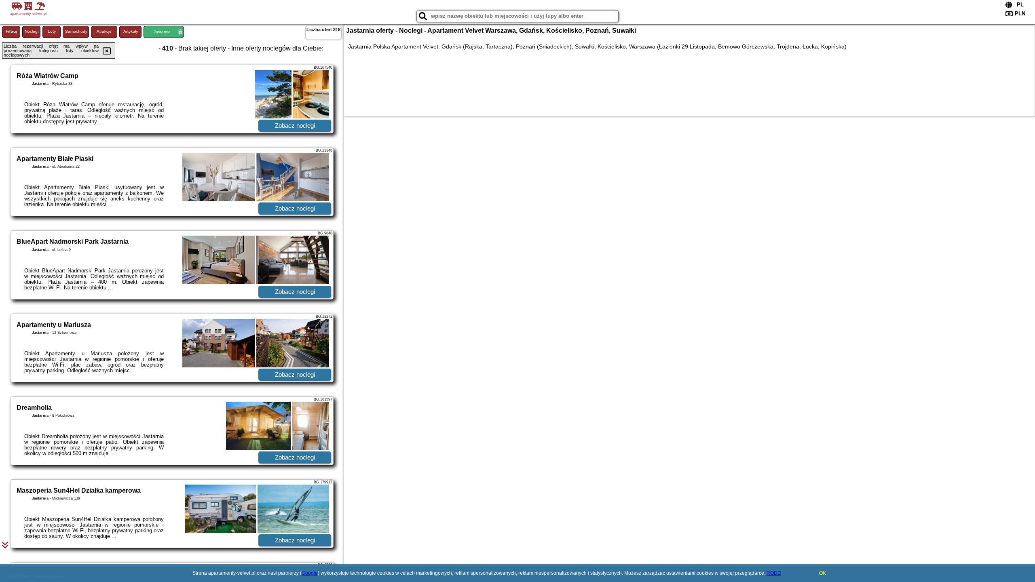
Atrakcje (104, 31)
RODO (774, 573)
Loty (52, 31)
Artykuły (130, 31)
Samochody (76, 31)
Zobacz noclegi (295, 125)
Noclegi (31, 31)
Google (310, 573)
